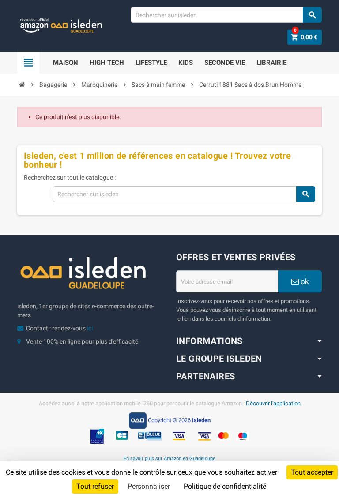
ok (304, 281)
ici (90, 328)
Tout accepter (312, 472)
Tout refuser (95, 486)
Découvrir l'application (273, 403)
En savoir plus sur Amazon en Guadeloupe (169, 458)
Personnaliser (149, 486)
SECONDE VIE (224, 63)
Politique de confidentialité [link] (225, 486)
